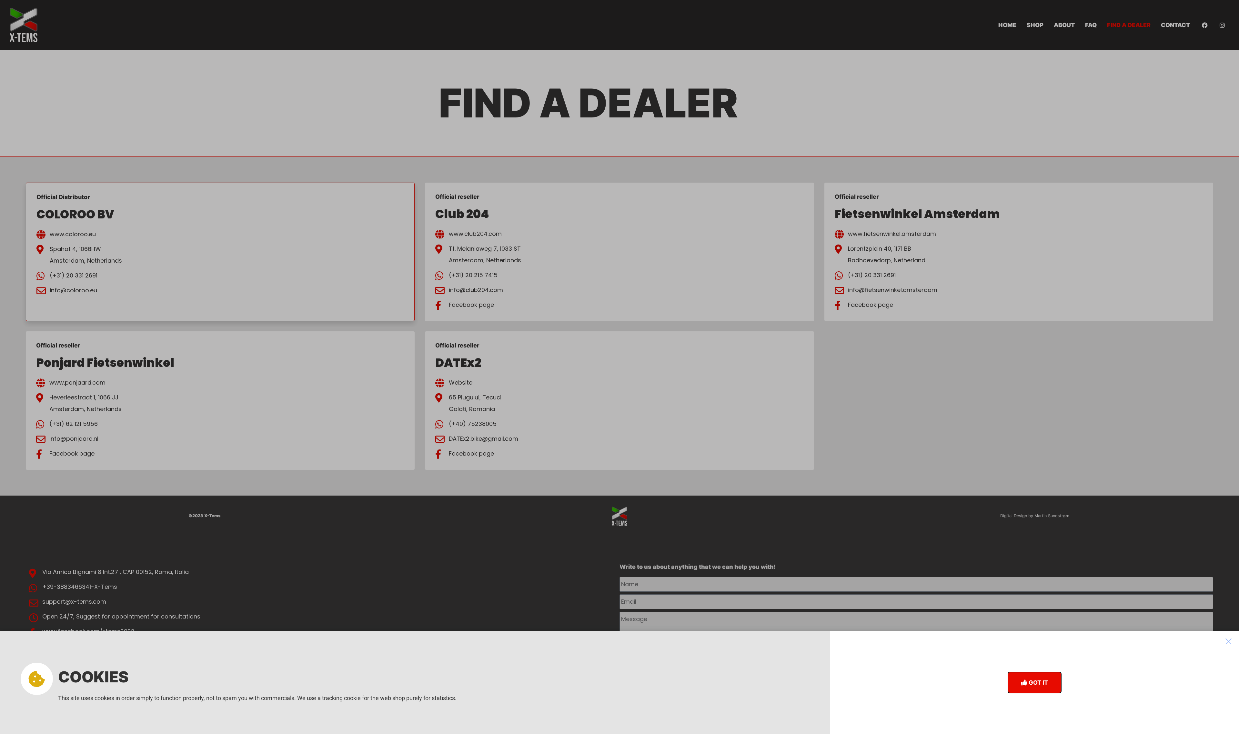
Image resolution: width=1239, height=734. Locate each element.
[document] (619, 367)
